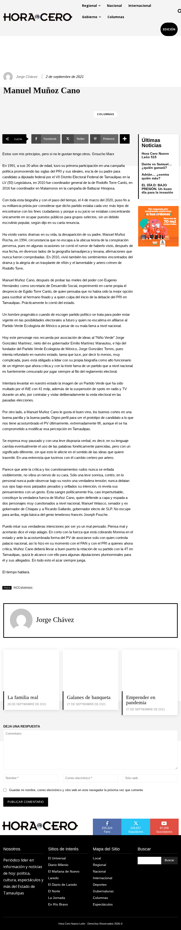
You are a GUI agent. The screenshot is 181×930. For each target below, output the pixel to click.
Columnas (105, 114)
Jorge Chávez (27, 77)
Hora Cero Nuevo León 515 (155, 155)
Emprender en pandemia (140, 699)
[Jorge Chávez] (8, 76)
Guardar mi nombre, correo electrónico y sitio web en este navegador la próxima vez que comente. (76, 790)
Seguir (136, 820)
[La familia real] (31, 670)
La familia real (23, 697)
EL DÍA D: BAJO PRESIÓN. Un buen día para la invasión (157, 188)
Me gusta (107, 820)
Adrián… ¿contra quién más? (155, 176)
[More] (125, 139)
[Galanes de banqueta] (91, 670)
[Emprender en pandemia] (150, 670)
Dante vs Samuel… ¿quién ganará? (157, 166)
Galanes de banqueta (89, 697)
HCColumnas (23, 587)
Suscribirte (164, 820)
